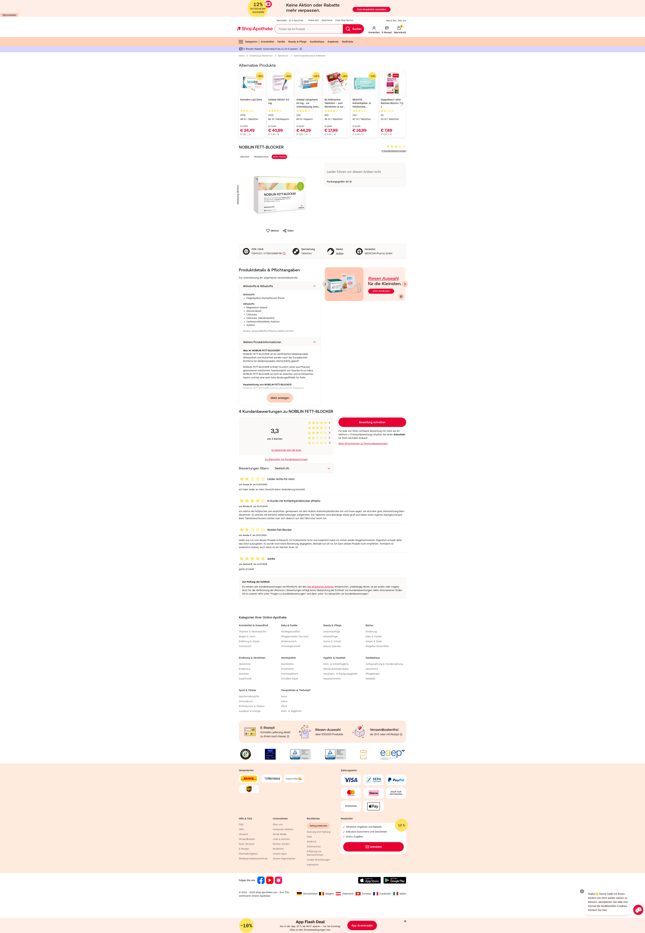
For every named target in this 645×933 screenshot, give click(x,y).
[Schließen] (371, 417)
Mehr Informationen (322, 500)
